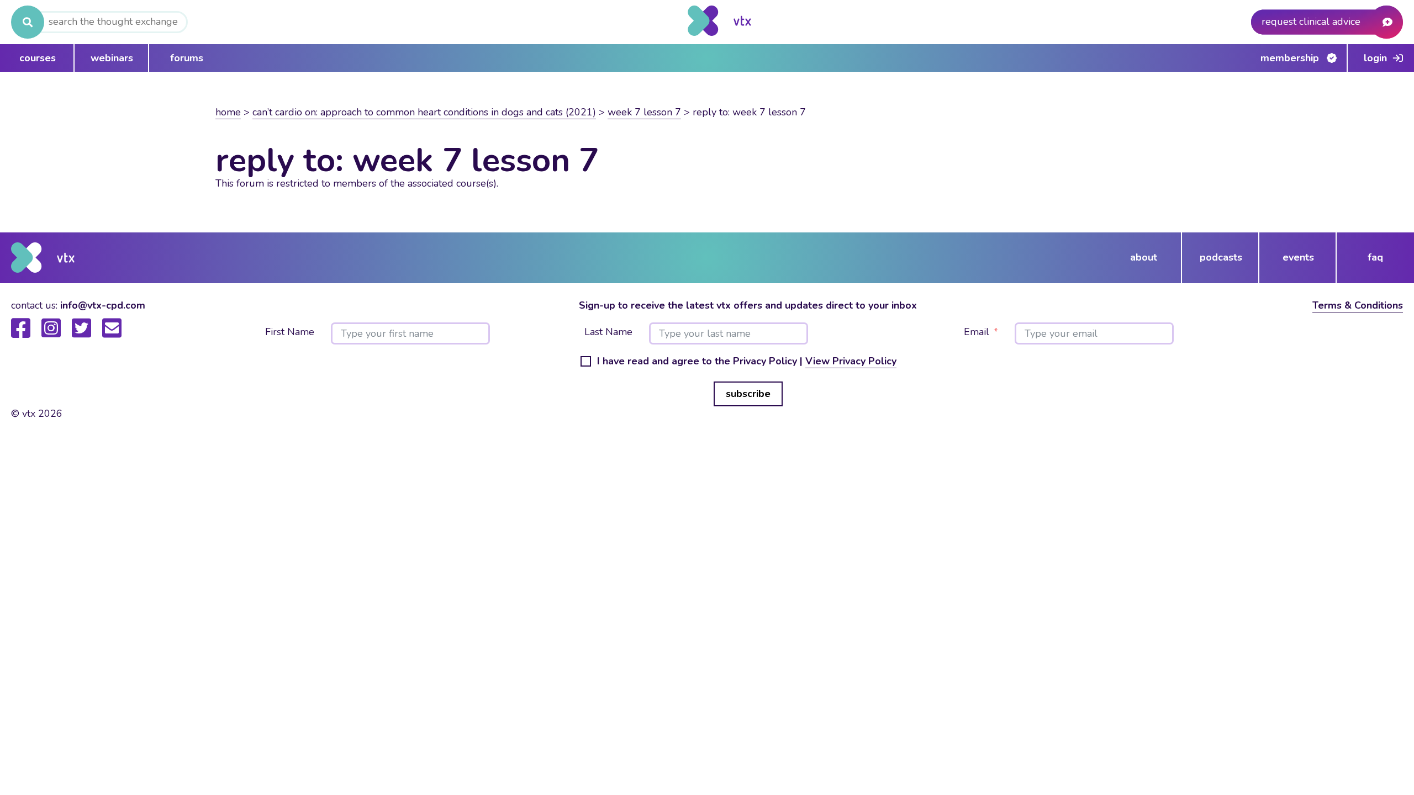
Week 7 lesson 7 (644, 112)
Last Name (608, 332)
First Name (289, 332)
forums (186, 58)
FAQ (1375, 257)
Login (1375, 58)
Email (976, 332)
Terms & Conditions (1357, 305)
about (1143, 257)
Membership (1289, 58)
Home (228, 112)
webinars (112, 58)
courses (37, 58)
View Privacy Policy (850, 361)
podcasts (1221, 257)
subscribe (748, 393)
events (1298, 257)
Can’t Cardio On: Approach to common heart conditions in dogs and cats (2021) (424, 112)
